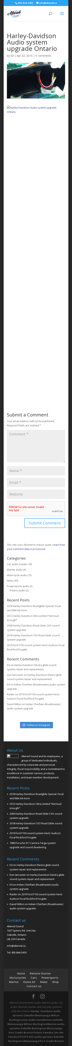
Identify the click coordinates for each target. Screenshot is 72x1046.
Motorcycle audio (17, 575)
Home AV (29, 982)
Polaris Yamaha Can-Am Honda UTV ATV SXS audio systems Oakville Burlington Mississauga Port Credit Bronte (36, 1037)
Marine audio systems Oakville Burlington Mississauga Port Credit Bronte (37, 1028)
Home (21, 973)
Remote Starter (40, 973)
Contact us (33, 986)
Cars (34, 977)
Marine (13, 982)
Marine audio (14, 569)
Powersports (49, 977)
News (10, 580)
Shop (55, 982)
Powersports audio (18, 586)
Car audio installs (17, 564)
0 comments (43, 55)
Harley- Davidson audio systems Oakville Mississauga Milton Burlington (35, 1015)
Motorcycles (18, 977)
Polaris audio (17, 590)
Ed (12, 55)
